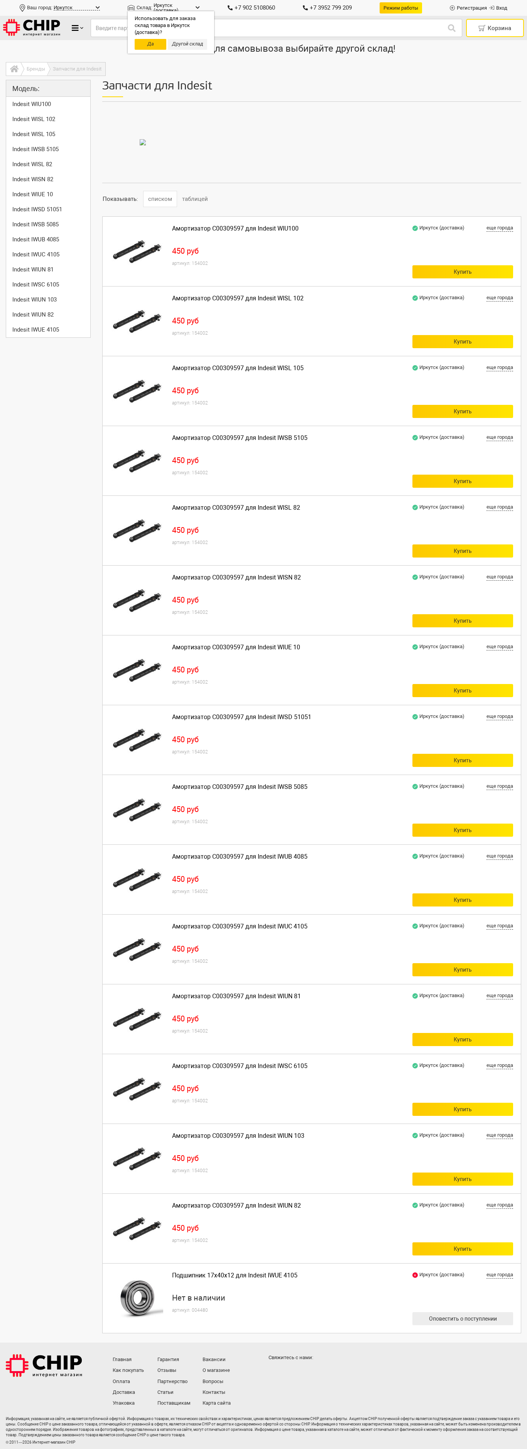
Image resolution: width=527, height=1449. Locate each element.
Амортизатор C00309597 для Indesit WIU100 (235, 228)
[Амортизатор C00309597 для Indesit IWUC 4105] (137, 949)
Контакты (214, 1392)
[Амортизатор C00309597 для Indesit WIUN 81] (137, 1019)
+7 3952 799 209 (331, 7)
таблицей (195, 198)
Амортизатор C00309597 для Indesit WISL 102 (238, 298)
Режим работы (400, 8)
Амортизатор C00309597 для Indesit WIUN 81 (236, 996)
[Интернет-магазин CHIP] (31, 28)
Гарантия (168, 1359)
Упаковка (124, 1403)
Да (150, 44)
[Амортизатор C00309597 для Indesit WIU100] (137, 251)
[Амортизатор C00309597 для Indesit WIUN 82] (137, 1228)
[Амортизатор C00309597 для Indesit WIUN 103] (137, 1159)
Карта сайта (217, 1403)
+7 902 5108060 (255, 7)
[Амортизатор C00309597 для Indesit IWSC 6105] (137, 1089)
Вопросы (213, 1381)
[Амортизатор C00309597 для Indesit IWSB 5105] (137, 461)
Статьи (165, 1392)
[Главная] (13, 69)
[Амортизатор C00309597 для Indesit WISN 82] (137, 600)
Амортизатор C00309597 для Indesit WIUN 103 (238, 1135)
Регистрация (472, 8)
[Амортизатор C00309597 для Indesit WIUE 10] (137, 670)
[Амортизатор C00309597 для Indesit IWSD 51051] (137, 740)
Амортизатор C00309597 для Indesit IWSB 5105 (239, 437)
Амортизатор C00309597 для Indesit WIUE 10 (236, 647)
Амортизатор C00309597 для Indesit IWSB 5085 (239, 786)
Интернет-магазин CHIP (44, 1365)
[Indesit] (142, 142)
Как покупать (128, 1370)
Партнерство (172, 1381)
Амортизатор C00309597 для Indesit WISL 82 (236, 507)
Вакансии (214, 1359)
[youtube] (306, 1372)
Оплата (121, 1381)
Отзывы (166, 1370)
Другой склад (187, 44)
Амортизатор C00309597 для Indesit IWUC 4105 (239, 926)
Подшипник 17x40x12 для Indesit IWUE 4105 (234, 1275)
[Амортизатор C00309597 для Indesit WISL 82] (137, 531)
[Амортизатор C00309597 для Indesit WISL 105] (137, 391)
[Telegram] (291, 1372)
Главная (122, 1359)
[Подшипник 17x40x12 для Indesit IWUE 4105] (137, 1298)
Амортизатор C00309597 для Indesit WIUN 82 (236, 1205)
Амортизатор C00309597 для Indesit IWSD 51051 (241, 717)
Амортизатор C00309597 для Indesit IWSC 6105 (239, 1066)
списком (160, 198)
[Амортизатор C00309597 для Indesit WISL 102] (137, 321)
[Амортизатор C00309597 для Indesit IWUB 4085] (137, 879)
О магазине (216, 1370)
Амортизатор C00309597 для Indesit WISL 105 (238, 368)
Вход (501, 8)
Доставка (124, 1392)
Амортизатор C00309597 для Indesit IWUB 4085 (239, 856)
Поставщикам (174, 1403)
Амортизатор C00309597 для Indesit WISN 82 (236, 577)
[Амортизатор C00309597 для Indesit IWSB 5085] (137, 810)
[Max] (276, 1372)
